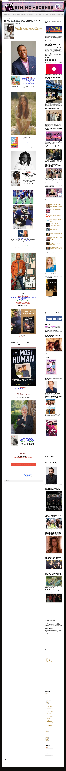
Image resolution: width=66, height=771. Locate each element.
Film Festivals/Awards (49, 661)
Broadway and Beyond (59, 14)
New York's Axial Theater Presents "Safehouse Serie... (50, 714)
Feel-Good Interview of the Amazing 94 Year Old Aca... (50, 716)
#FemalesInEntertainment (16, 14)
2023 (47, 731)
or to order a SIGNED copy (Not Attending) (23, 303)
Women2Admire (11, 16)
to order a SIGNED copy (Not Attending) (27, 444)
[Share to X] (8, 480)
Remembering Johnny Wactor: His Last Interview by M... (50, 706)
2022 (47, 732)
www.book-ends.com (27, 457)
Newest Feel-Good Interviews (50, 14)
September (48, 700)
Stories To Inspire (48, 655)
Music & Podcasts (48, 657)
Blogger (46, 764)
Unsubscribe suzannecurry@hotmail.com (28, 469)
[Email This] (6, 480)
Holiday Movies (23, 14)
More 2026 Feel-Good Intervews (21, 16)
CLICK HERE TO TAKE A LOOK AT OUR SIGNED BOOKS (23, 448)
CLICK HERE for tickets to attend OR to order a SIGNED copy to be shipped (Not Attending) (23, 87)
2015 (47, 740)
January (48, 730)
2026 (47, 693)
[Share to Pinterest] (9, 480)
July (47, 702)
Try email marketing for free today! (28, 476)
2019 (47, 736)
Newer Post (5, 483)
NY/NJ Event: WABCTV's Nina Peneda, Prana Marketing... (49, 719)
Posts (47, 747)
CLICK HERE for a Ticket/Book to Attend (23, 302)
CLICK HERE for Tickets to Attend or (23, 393)
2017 (47, 738)
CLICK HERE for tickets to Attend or (27, 443)
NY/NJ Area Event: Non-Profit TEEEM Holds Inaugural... (49, 725)
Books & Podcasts (30, 14)
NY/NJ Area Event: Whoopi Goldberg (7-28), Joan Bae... (50, 722)
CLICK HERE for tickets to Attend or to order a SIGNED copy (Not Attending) (27, 145)
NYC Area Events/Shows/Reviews (50, 654)
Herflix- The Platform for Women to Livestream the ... (50, 709)
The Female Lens (29, 16)
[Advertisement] (52, 304)
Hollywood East (5, 16)
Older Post (41, 483)
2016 (47, 739)
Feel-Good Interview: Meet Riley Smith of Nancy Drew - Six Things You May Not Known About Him (56, 234)
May (47, 704)
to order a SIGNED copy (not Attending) (23, 394)
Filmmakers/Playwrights (6, 14)
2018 (47, 737)
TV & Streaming (48, 659)
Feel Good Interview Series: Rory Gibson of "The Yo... (50, 711)
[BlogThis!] (7, 480)
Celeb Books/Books (48, 658)
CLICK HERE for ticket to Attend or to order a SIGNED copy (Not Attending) (23, 342)
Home (23, 483)
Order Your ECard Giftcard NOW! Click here (23, 464)
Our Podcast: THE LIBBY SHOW (39, 14)
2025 (47, 694)
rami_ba (40, 764)
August (48, 701)
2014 (47, 741)
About (47, 653)
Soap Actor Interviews (49, 656)
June (47, 703)
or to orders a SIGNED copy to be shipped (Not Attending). (23, 247)
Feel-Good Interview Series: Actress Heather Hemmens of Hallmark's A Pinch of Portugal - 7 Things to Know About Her (56, 229)
